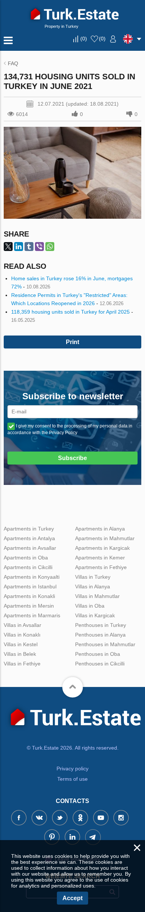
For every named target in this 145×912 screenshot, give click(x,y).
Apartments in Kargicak (102, 548)
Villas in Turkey (92, 577)
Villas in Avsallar (22, 625)
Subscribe (72, 458)
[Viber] (39, 246)
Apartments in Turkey (29, 529)
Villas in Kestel (21, 644)
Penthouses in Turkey (100, 625)
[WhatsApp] (49, 246)
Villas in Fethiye (22, 664)
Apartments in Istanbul (30, 586)
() (83, 39)
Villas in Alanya (92, 586)
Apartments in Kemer (100, 558)
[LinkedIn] (18, 246)
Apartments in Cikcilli (28, 567)
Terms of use (72, 779)
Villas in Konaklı (22, 635)
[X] (8, 246)
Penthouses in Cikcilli (100, 664)
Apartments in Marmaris (32, 615)
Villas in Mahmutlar (97, 596)
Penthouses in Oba (97, 654)
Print (72, 342)
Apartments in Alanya (100, 529)
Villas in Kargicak (95, 615)
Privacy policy (72, 768)
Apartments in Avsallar (30, 548)
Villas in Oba (89, 606)
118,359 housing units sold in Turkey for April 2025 (70, 312)
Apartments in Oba (26, 558)
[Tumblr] (29, 246)
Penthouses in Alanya (100, 635)
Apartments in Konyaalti (31, 577)
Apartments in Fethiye (101, 567)
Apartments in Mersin (29, 606)
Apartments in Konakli (29, 596)
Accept (72, 898)
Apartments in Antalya (29, 538)
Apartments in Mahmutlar (105, 538)
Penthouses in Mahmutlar (105, 644)
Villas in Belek (20, 654)
